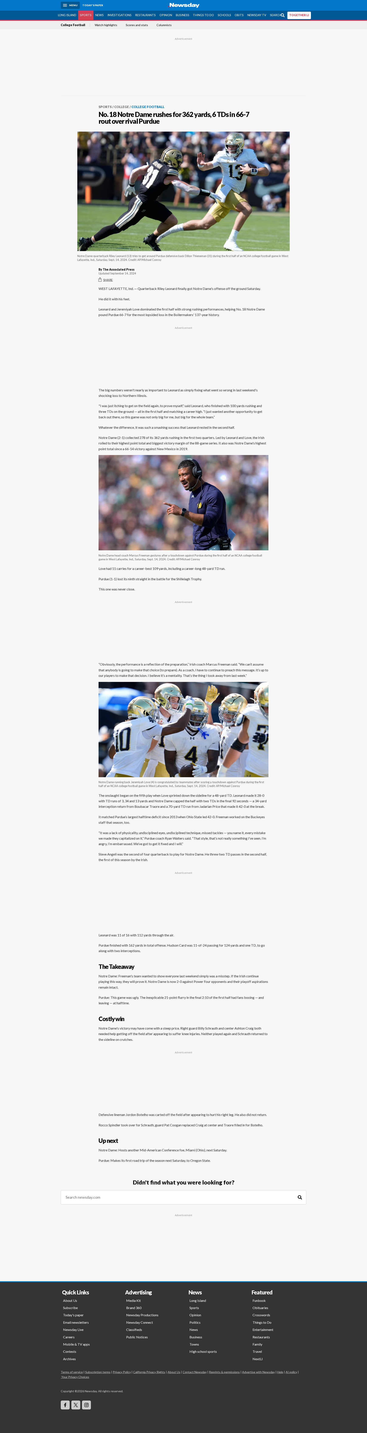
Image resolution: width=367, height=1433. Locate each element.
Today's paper (73, 1315)
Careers (69, 1337)
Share (108, 280)
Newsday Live (73, 1330)
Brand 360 (133, 1308)
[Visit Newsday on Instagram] (86, 1405)
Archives (69, 1359)
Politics (194, 1322)
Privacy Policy (122, 1372)
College (121, 107)
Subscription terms (97, 1372)
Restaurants (145, 15)
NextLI (258, 1359)
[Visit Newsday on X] (75, 1405)
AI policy (291, 1372)
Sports (86, 15)
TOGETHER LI (299, 15)
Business (182, 15)
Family (257, 1344)
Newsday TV (256, 15)
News (99, 15)
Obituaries (260, 1308)
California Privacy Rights (149, 1372)
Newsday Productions (142, 1315)
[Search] (300, 1197)
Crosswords (261, 1315)
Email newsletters (76, 1322)
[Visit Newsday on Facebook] (65, 1405)
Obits (239, 15)
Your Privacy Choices (75, 1377)
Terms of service (72, 1372)
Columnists (164, 25)
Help (280, 1372)
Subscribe (70, 1308)
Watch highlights (106, 25)
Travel (257, 1351)
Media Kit (133, 1300)
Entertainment (263, 1330)
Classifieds (134, 1330)
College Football (73, 25)
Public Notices (137, 1337)
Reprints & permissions (224, 1372)
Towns (194, 1344)
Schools (224, 15)
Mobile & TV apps (76, 1344)
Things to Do (203, 15)
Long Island (67, 15)
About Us (70, 1300)
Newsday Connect (139, 1322)
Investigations (119, 15)
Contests (69, 1351)
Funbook (259, 1300)
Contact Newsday (195, 1372)
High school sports (203, 1351)
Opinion (166, 15)
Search (275, 15)
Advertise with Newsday (258, 1372)
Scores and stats (137, 25)
